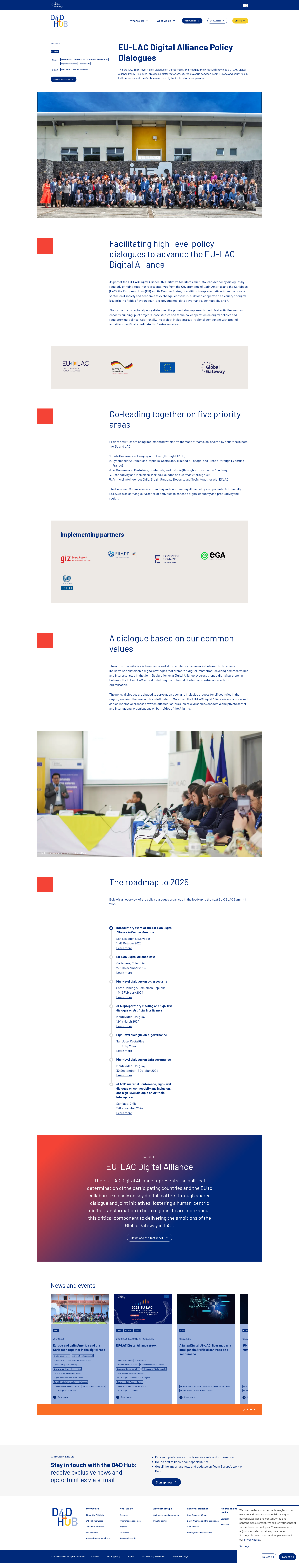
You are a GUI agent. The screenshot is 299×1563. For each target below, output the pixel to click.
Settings (244, 1546)
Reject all (268, 1556)
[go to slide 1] (247, 1409)
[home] (59, 21)
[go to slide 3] (255, 1409)
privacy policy (252, 1539)
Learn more (124, 948)
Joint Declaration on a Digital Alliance (169, 675)
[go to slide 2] (251, 1409)
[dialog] (268, 1534)
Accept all (288, 1556)
